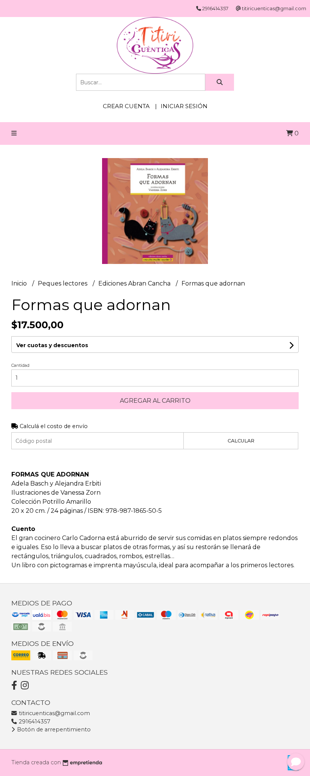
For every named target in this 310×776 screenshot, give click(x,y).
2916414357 (33, 721)
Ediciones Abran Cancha (135, 283)
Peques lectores (63, 283)
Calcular (241, 441)
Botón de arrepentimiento (53, 729)
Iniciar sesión (184, 106)
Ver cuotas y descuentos (52, 345)
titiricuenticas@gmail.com (53, 713)
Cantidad (20, 365)
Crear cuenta (126, 106)
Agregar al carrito (155, 400)
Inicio (19, 283)
